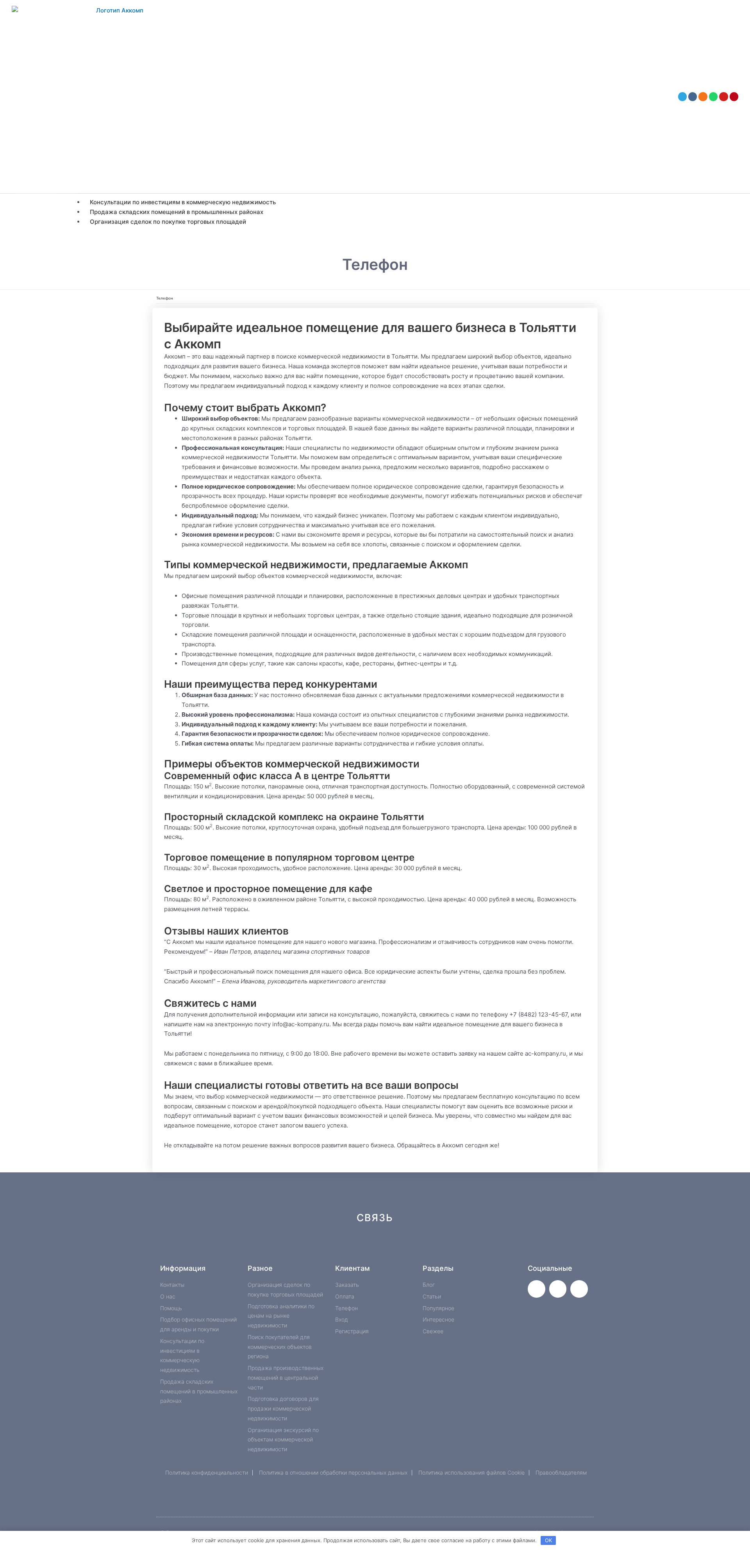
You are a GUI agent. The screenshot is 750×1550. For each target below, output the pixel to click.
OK (548, 1540)
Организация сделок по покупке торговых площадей (168, 221)
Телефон (164, 298)
